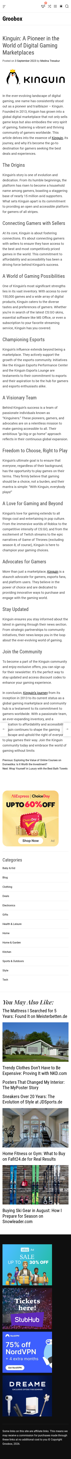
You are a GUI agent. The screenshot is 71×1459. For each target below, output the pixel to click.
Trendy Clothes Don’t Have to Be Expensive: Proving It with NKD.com (34, 1070)
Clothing (7, 886)
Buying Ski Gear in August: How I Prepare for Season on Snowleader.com (32, 1216)
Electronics (8, 905)
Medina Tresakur (50, 60)
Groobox (12, 19)
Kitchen (6, 952)
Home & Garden (11, 942)
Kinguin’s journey (35, 693)
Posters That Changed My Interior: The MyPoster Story (33, 1085)
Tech (5, 979)
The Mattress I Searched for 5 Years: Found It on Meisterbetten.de (34, 1013)
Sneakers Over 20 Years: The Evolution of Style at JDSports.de (32, 1099)
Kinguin (57, 138)
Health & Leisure (11, 924)
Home (5, 933)
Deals (5, 896)
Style (5, 970)
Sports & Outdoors (13, 961)
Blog (5, 877)
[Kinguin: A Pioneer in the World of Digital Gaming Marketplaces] (4, 729)
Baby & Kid (8, 868)
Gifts (5, 914)
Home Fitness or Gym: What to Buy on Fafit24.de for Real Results (33, 1156)
